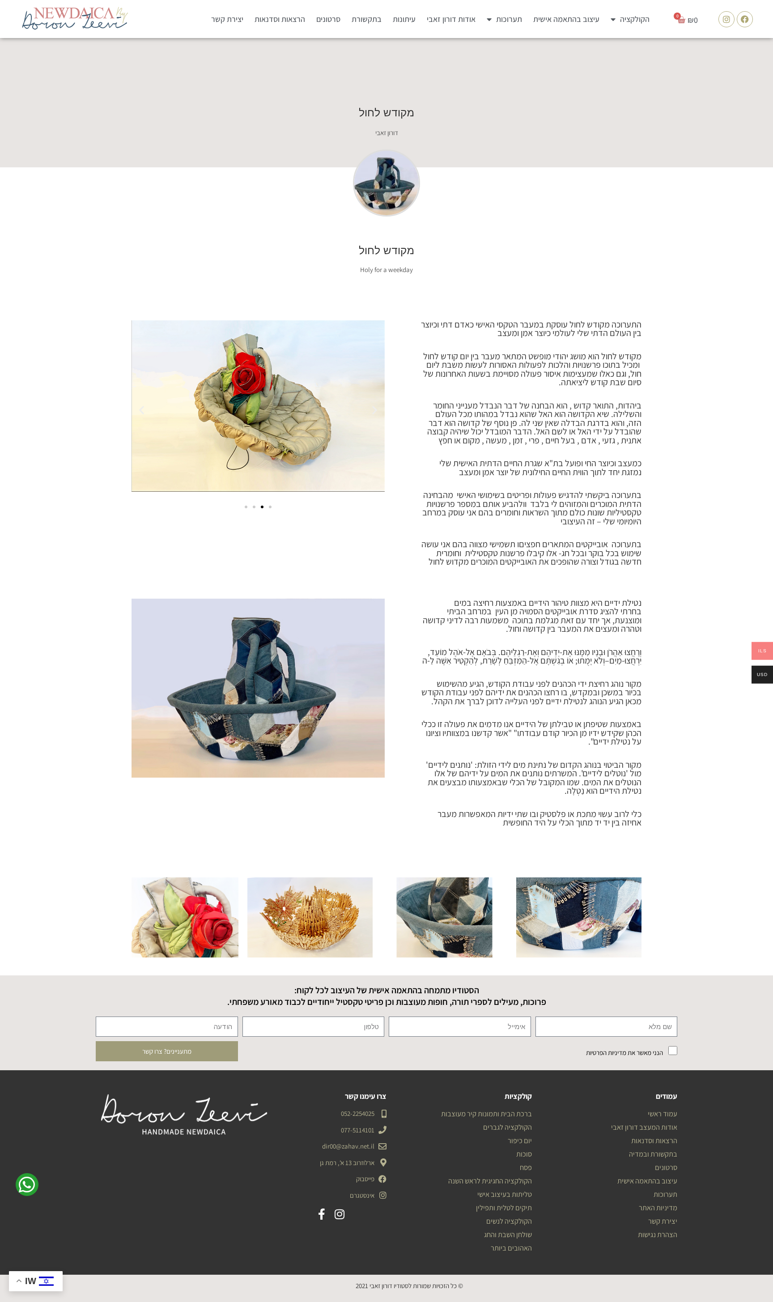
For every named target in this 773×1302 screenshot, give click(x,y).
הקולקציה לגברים (507, 1127)
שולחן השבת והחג (508, 1234)
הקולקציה (635, 19)
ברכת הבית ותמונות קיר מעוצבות (486, 1113)
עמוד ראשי (662, 1113)
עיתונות (404, 19)
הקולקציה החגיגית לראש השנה (490, 1180)
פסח (526, 1167)
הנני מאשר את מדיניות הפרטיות (624, 1052)
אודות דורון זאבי (451, 19)
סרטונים (328, 19)
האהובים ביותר (511, 1247)
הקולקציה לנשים (509, 1221)
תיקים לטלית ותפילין (504, 1207)
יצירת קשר (227, 19)
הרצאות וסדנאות (280, 19)
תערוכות (509, 19)
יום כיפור (520, 1140)
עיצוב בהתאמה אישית (566, 19)
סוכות (524, 1153)
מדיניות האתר (658, 1207)
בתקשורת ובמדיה (653, 1153)
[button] (141, 409)
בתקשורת (367, 19)
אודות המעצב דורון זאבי (644, 1127)
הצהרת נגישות (657, 1234)
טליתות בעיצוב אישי (504, 1194)
